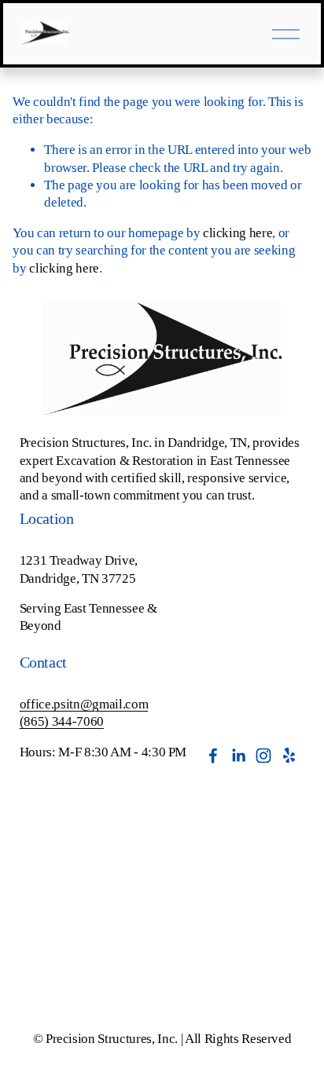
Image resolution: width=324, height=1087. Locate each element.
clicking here (238, 232)
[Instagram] (263, 755)
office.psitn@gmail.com (84, 704)
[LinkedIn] (238, 755)
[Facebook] (213, 755)
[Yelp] (288, 755)
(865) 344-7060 (62, 721)
